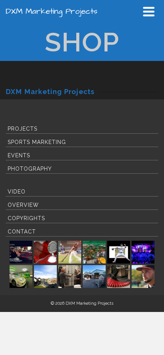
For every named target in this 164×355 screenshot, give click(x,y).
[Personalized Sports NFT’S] (118, 252)
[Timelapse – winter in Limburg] (45, 276)
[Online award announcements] (21, 252)
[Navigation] (148, 11)
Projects (22, 129)
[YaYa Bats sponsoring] (118, 276)
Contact (22, 232)
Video (17, 192)
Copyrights (26, 218)
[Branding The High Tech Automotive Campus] (21, 276)
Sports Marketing (37, 142)
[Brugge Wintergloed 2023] (143, 252)
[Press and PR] (69, 276)
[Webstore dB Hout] (94, 276)
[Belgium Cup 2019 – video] (69, 252)
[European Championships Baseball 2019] (143, 276)
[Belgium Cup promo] (45, 252)
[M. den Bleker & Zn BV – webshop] (94, 252)
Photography (30, 169)
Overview (23, 205)
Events (19, 155)
